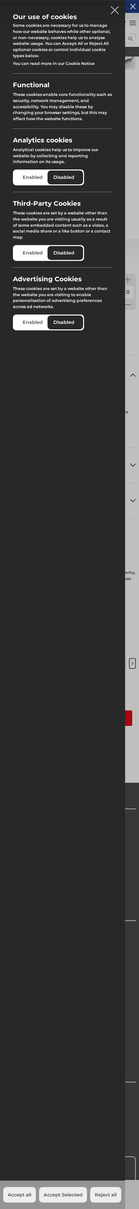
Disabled (63, 177)
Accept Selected (63, 1195)
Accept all (19, 1195)
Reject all (106, 1195)
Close (115, 8)
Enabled (33, 177)
